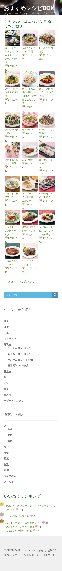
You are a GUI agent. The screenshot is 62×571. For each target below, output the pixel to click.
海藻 (6, 452)
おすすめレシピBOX (29, 8)
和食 (6, 321)
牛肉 (10, 429)
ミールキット (11, 481)
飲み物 (7, 394)
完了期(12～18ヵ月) (18, 365)
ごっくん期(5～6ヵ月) (20, 348)
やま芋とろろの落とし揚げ (19, 526)
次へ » (29, 281)
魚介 (6, 446)
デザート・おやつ (13, 400)
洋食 (6, 327)
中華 (6, 332)
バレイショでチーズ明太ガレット (23, 522)
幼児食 (7, 371)
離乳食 (7, 344)
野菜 (6, 458)
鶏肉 (10, 440)
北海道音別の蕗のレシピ (18, 530)
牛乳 (6, 464)
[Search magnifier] (55, 295)
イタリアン (10, 338)
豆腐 (6, 470)
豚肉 (10, 435)
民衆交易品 (10, 476)
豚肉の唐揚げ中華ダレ (17, 516)
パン (6, 383)
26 (21, 281)
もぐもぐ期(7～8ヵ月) (20, 353)
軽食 (6, 389)
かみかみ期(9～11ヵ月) (20, 359)
